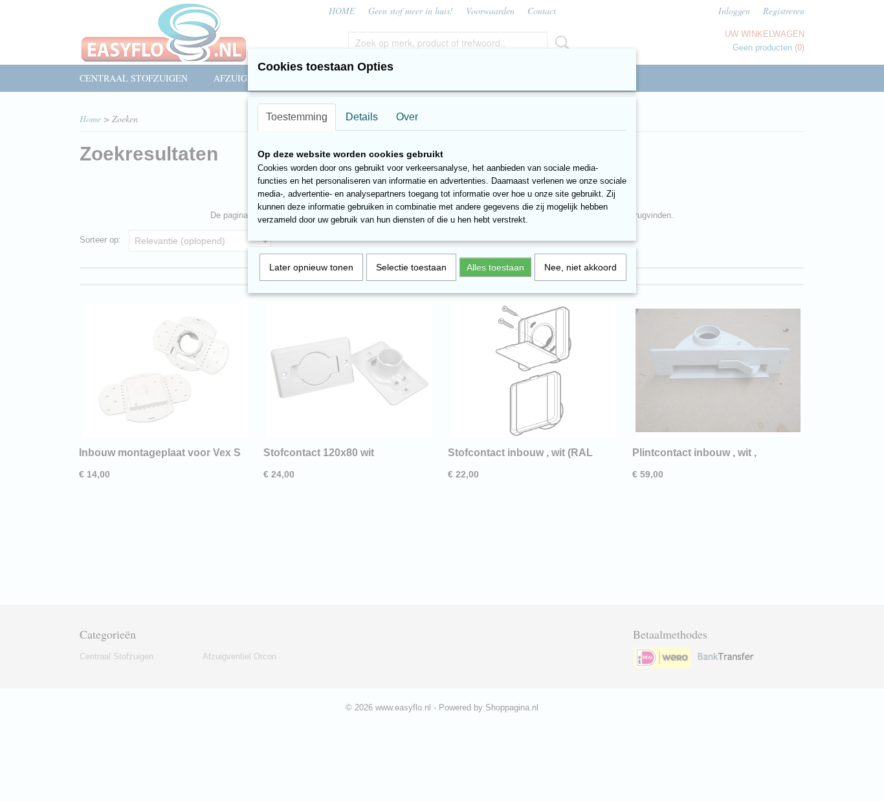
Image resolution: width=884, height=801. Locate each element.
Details (362, 116)
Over (407, 116)
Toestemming (296, 116)
